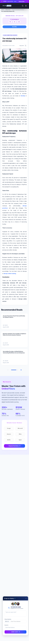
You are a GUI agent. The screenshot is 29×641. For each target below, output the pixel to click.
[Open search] (22, 5)
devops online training (10, 273)
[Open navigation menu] (25, 5)
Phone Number (8, 619)
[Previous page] (8, 369)
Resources (8, 9)
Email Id (6, 625)
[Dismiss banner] (27, 1)
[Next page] (21, 369)
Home (2, 9)
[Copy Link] (25, 45)
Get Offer (14, 26)
